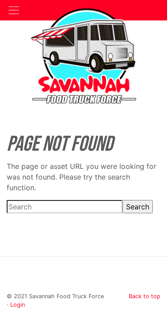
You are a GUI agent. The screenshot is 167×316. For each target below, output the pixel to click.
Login (17, 304)
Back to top (144, 296)
